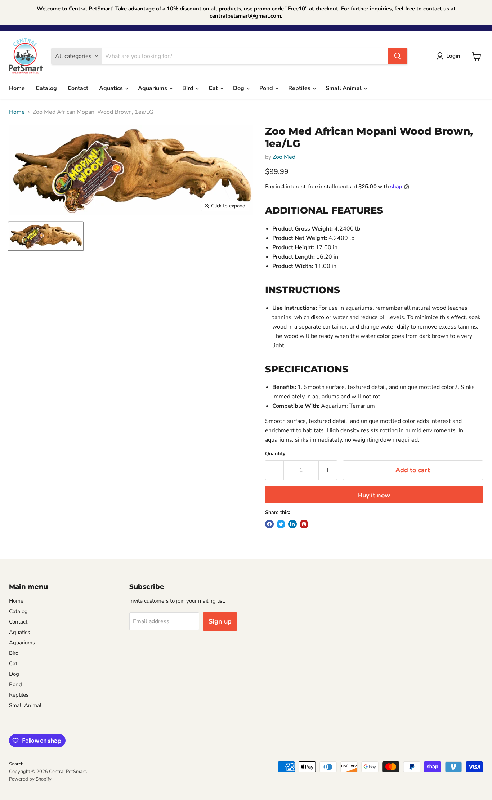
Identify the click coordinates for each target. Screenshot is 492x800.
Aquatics (111, 88)
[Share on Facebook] (269, 524)
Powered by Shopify (30, 779)
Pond (266, 88)
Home (17, 88)
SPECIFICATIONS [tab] (306, 369)
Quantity (275, 454)
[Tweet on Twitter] (281, 524)
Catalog (46, 88)
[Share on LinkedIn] (292, 524)
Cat (214, 88)
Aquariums (153, 88)
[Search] (397, 56)
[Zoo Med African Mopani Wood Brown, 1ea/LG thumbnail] (45, 236)
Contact (78, 88)
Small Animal (344, 88)
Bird (188, 88)
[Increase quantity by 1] (328, 470)
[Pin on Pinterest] (304, 524)
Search (16, 764)
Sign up (220, 621)
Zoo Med (284, 157)
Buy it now (374, 495)
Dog (239, 88)
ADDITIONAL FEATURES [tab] (324, 210)
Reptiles (300, 88)
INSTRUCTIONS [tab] (302, 290)
